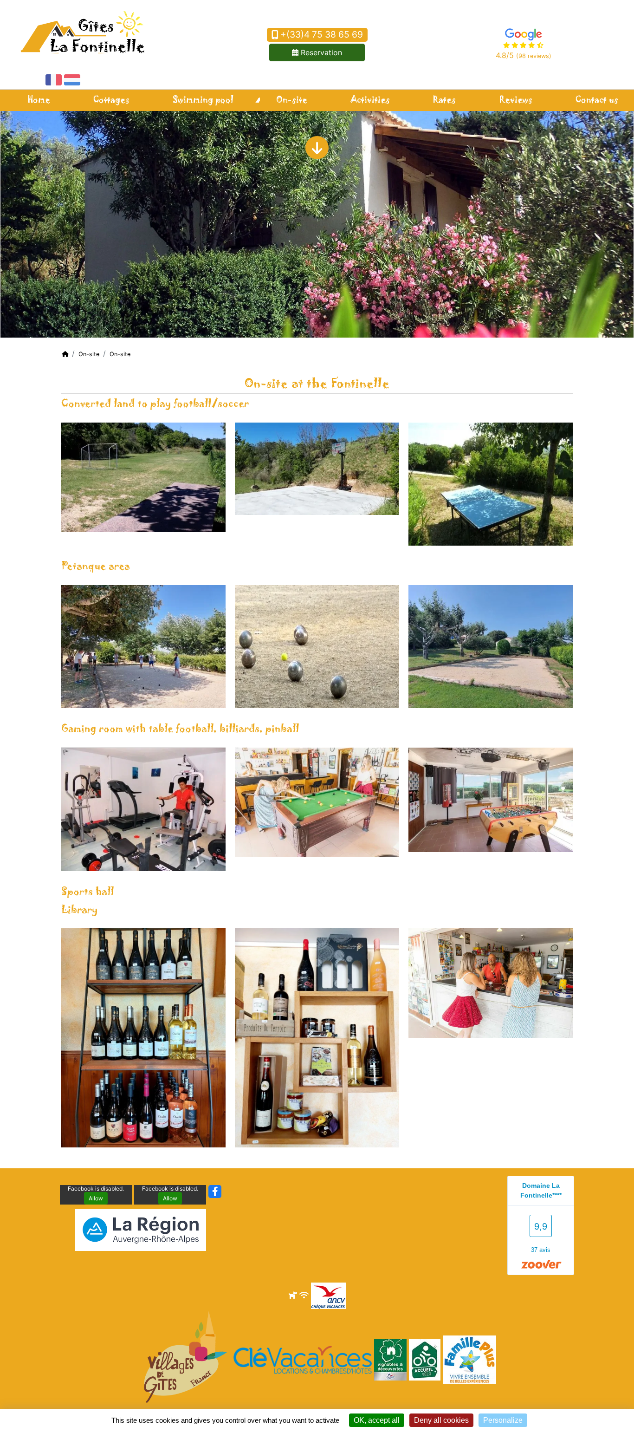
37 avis (540, 1249)
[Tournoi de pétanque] (143, 646)
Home (38, 100)
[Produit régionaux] (317, 1037)
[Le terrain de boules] (490, 646)
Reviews (515, 100)
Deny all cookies (441, 1420)
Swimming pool (203, 100)
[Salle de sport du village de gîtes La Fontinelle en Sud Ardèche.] (143, 808)
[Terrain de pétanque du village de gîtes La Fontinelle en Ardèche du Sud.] (317, 646)
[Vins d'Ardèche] (143, 1037)
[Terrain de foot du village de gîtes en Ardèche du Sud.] (143, 476)
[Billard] (317, 801)
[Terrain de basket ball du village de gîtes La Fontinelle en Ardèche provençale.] (317, 468)
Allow (96, 1198)
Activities (370, 100)
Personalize (503, 1420)
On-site (291, 100)
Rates (444, 100)
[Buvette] (490, 982)
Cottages (111, 100)
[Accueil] (65, 354)
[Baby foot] (490, 799)
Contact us (596, 100)
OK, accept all (377, 1420)
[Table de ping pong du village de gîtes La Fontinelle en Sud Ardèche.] (490, 483)
